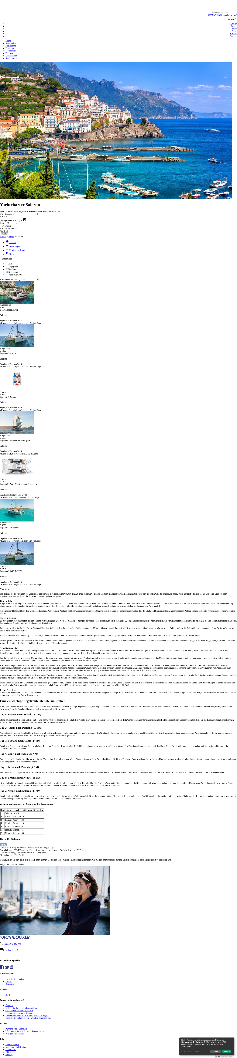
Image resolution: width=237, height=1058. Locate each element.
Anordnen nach (6, 279)
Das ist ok (227, 1051)
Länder (3, 236)
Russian (233, 33)
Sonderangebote (12, 58)
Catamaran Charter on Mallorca (19, 1010)
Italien (11, 236)
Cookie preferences (224, 1057)
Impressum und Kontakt (15, 1047)
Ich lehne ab (215, 1051)
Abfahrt (3, 216)
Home (8, 41)
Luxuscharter (11, 55)
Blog (7, 995)
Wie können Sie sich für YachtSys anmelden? (25, 1031)
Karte (9, 254)
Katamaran (13, 272)
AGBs (8, 1052)
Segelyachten (11, 43)
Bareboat (9, 53)
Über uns (9, 1005)
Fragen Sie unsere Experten (12, 864)
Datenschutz (10, 1049)
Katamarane (10, 46)
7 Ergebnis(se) (6, 259)
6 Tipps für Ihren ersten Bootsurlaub (21, 1008)
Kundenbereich (12, 1044)
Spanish (233, 36)
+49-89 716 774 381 (12, 944)
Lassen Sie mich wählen (190, 1051)
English (233, 24)
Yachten (10, 242)
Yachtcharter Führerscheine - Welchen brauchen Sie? (28, 1018)
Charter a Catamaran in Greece (18, 1013)
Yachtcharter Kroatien (14, 979)
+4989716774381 (214, 15)
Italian (234, 29)
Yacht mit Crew (15, 275)
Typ (1, 214)
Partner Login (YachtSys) (16, 1029)
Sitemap (8, 1054)
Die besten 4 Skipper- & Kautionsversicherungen (26, 1015)
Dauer (2, 223)
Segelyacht (13, 266)
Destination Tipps (15, 250)
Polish (234, 31)
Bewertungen (12, 246)
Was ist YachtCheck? (14, 1034)
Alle (10, 264)
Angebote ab (5, 305)
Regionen (9, 984)
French (234, 26)
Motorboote (10, 51)
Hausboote (10, 48)
